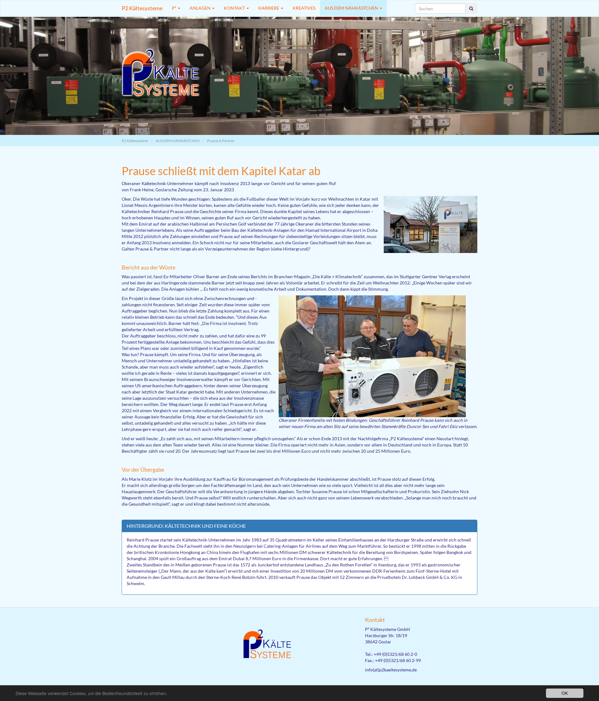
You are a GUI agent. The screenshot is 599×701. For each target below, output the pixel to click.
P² (174, 8)
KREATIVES (304, 8)
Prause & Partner (221, 140)
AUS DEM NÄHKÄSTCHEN (352, 8)
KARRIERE (269, 8)
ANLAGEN (201, 8)
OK (565, 693)
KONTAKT (235, 8)
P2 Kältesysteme (142, 8)
